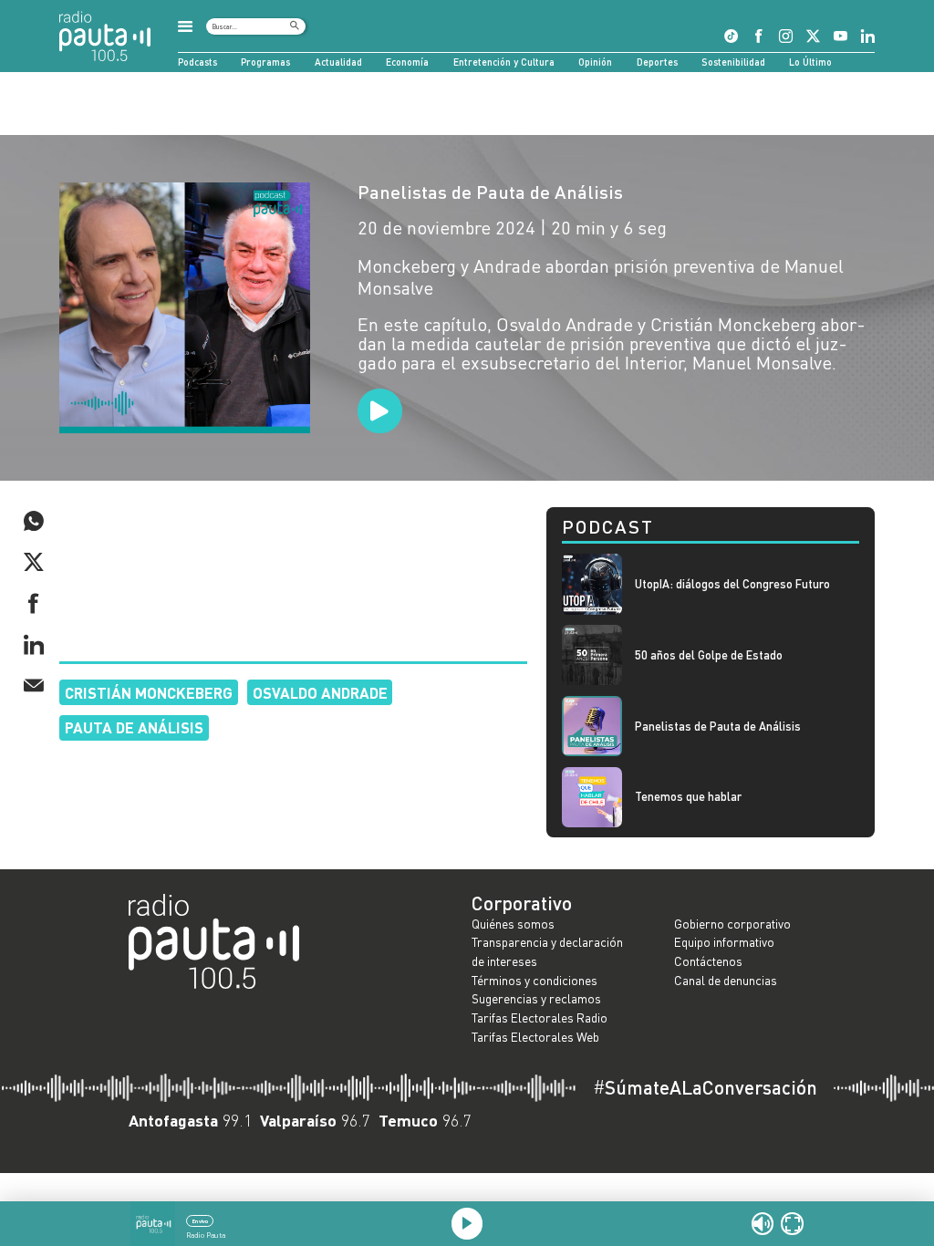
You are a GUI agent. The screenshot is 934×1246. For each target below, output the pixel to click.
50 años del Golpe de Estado (709, 655)
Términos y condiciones (534, 980)
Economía (407, 61)
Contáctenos (708, 961)
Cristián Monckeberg (149, 692)
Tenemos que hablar (688, 797)
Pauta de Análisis (134, 727)
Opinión (595, 61)
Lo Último (810, 61)
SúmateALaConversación (705, 1087)
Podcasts (197, 61)
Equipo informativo (724, 942)
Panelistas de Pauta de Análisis (490, 191)
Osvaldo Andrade (320, 692)
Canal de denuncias (725, 980)
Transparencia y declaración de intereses (547, 951)
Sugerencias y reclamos (536, 998)
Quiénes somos (513, 923)
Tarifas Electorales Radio (539, 1017)
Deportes (657, 61)
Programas (265, 61)
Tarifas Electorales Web (535, 1036)
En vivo (200, 1221)
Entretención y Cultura (504, 61)
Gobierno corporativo (732, 923)
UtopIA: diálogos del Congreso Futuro (732, 584)
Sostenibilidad (733, 61)
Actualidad (338, 61)
